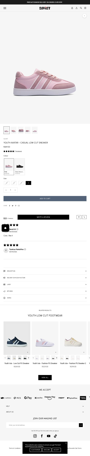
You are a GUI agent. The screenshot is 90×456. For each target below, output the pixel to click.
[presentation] (28, 358)
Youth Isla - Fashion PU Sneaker (45, 363)
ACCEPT (56, 450)
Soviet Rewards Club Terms (73, 448)
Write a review (43, 217)
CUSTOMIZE (35, 450)
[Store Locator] (72, 8)
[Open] (5, 228)
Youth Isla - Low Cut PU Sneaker (16, 363)
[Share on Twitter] (13, 206)
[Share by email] (19, 206)
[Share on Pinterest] (16, 206)
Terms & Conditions (14, 448)
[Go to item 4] (35, 130)
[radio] (9, 166)
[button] (9, 151)
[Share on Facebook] (9, 206)
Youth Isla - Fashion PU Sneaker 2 (73, 363)
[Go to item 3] (28, 130)
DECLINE (47, 450)
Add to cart (45, 199)
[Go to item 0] (7, 130)
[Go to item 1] (14, 130)
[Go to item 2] (21, 130)
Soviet (6, 139)
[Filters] (79, 217)
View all (45, 378)
